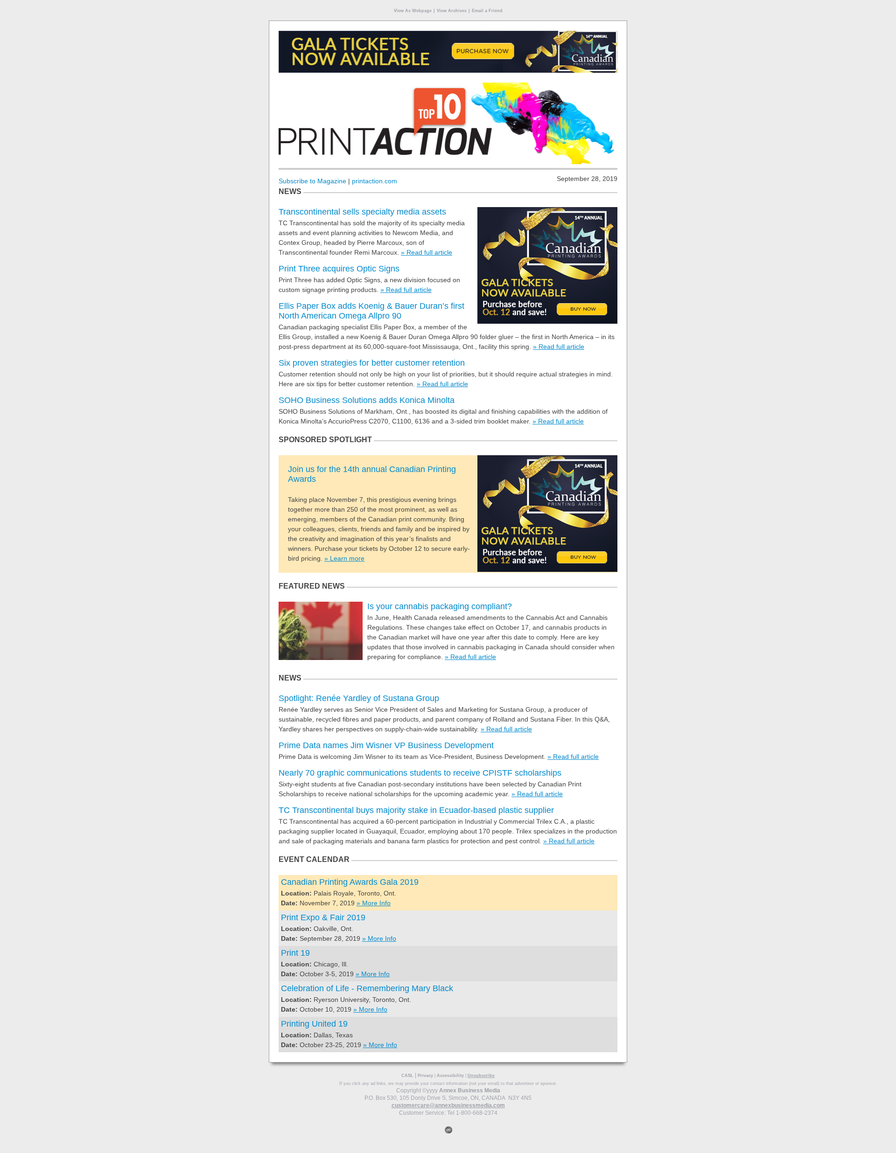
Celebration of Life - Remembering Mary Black (367, 988)
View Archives (452, 10)
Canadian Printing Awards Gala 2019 (350, 882)
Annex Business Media (469, 1090)
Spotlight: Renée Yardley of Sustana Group (359, 698)
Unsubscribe (481, 1075)
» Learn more (344, 558)
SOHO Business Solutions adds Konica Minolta (367, 400)
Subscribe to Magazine (312, 181)
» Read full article (426, 252)
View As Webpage (413, 10)
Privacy (425, 1075)
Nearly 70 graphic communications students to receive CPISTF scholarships (420, 773)
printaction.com (374, 181)
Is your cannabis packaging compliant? (439, 606)
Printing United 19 (314, 1023)
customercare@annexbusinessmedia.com (448, 1105)
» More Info (374, 903)
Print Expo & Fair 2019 (323, 917)
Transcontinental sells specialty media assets (362, 211)
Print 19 (295, 953)
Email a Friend (487, 10)
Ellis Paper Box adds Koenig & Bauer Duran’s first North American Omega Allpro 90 (371, 310)
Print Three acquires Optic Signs (339, 268)
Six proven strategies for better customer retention (372, 363)
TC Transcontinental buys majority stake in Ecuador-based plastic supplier (416, 810)
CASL (407, 1075)
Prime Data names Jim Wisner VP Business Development (386, 745)
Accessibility (450, 1075)
